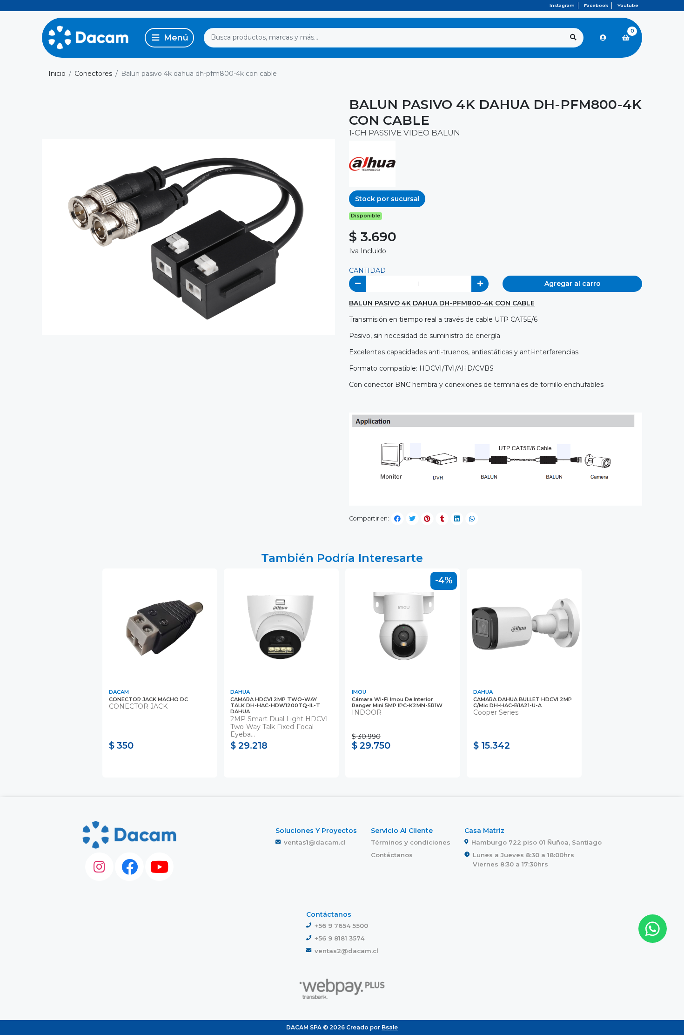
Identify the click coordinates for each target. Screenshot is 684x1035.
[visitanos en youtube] (159, 866)
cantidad (367, 270)
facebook (596, 5)
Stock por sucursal (387, 199)
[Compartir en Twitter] (412, 518)
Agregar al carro (572, 283)
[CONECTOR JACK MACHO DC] (159, 625)
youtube (627, 5)
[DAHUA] (372, 163)
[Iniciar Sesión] (603, 37)
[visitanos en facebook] (129, 866)
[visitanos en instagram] (99, 866)
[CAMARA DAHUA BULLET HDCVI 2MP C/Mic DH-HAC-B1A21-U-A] (524, 625)
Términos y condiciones (410, 842)
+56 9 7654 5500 (341, 925)
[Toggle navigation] (169, 37)
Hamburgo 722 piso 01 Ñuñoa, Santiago (536, 842)
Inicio (57, 73)
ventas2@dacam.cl (346, 950)
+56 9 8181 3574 (339, 938)
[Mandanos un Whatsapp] (652, 928)
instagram (562, 5)
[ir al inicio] (129, 835)
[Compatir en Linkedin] (456, 518)
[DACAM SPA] (88, 38)
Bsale (390, 1027)
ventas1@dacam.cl (315, 842)
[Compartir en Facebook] (397, 518)
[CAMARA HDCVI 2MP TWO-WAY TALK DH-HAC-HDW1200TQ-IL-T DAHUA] (281, 625)
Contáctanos (392, 855)
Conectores (93, 73)
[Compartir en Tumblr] (442, 518)
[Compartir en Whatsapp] (471, 518)
